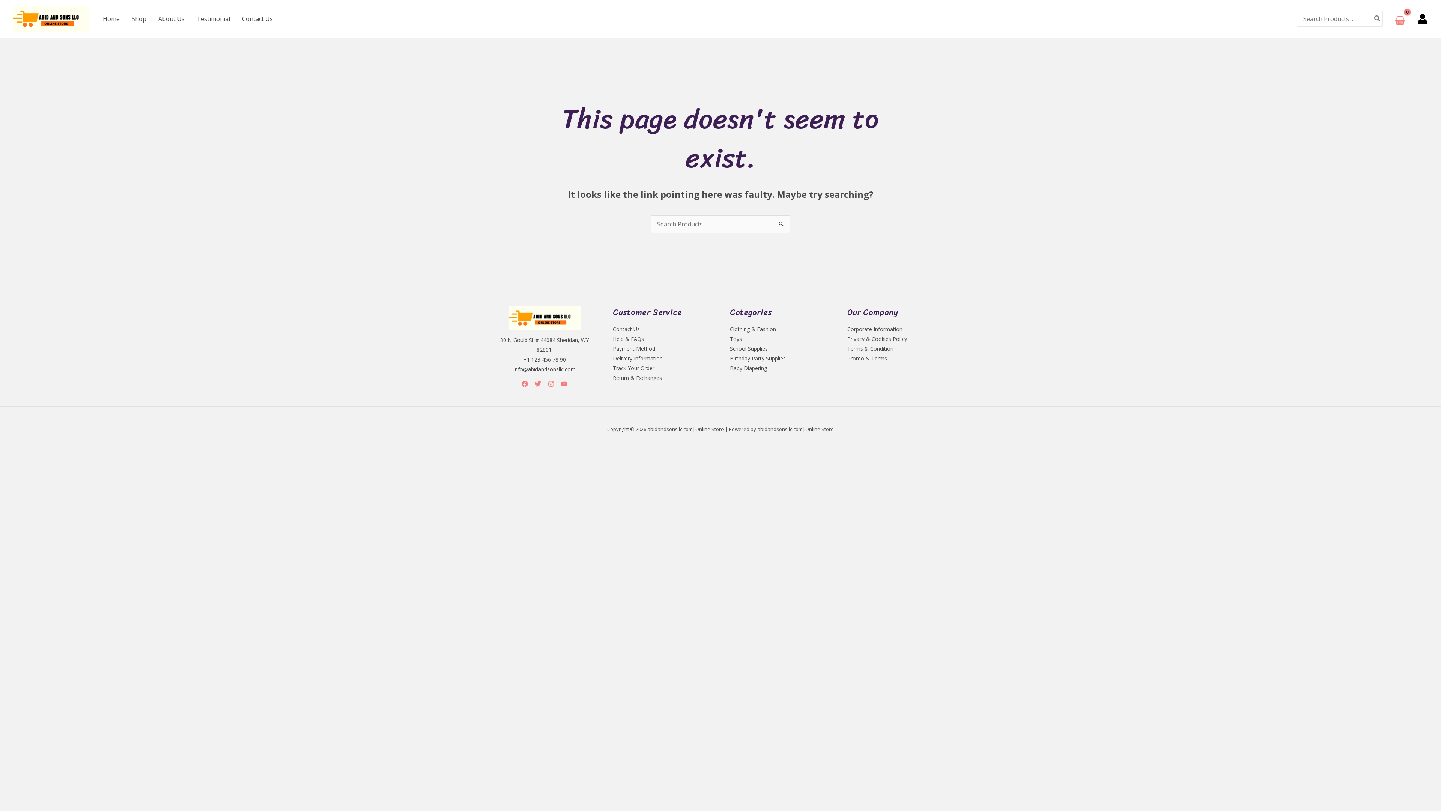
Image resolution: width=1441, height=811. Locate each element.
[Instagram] (551, 384)
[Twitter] (538, 384)
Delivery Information (638, 358)
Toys (736, 338)
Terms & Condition (870, 348)
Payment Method (634, 348)
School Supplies (749, 348)
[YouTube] (564, 384)
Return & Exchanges (637, 377)
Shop (139, 19)
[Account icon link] (1422, 19)
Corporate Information (875, 329)
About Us (171, 19)
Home (111, 19)
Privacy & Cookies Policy (877, 338)
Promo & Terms (867, 358)
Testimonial (213, 19)
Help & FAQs (628, 338)
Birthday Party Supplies (758, 358)
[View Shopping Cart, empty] (1400, 19)
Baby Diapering (748, 368)
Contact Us (257, 19)
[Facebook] (525, 384)
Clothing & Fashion (753, 329)
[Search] (1377, 18)
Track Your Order (633, 368)
